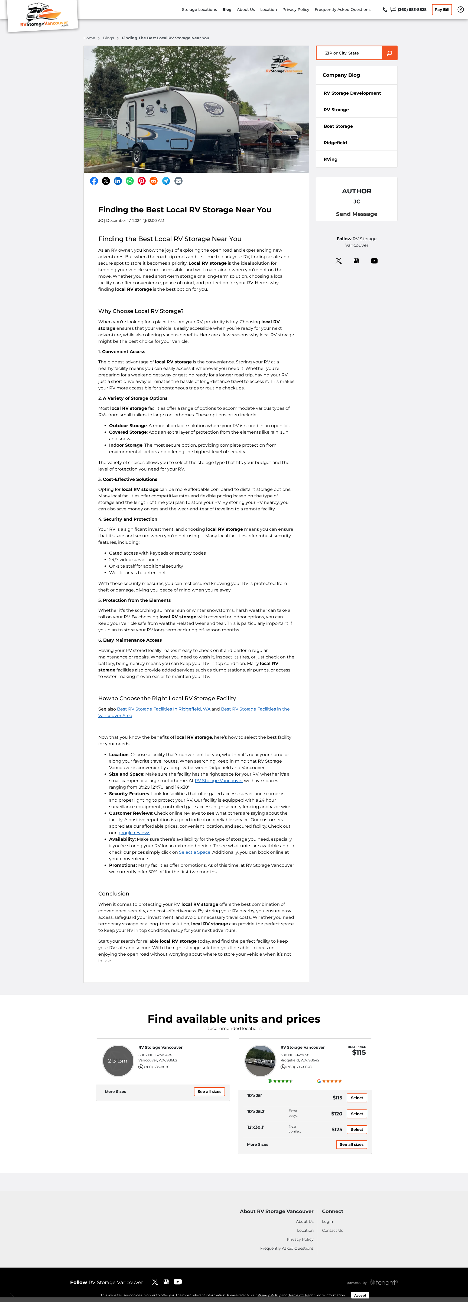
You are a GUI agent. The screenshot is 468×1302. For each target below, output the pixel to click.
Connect (332, 1211)
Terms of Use (299, 1295)
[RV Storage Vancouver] (42, 17)
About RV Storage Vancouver (277, 1211)
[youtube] (374, 260)
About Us (246, 9)
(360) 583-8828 (156, 1067)
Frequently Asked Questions (342, 9)
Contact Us (332, 1230)
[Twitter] (106, 181)
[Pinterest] (142, 181)
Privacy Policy (295, 9)
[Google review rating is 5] (329, 1081)
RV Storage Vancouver (219, 780)
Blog (227, 9)
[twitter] (339, 260)
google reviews (134, 832)
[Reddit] (154, 181)
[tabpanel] (356, 93)
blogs (109, 38)
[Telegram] (166, 181)
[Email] (178, 181)
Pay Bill (442, 9)
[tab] (356, 93)
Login (327, 1221)
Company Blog (341, 75)
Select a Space (194, 852)
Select (357, 1097)
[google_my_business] (356, 260)
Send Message (357, 214)
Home (89, 38)
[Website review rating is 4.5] (280, 1081)
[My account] (460, 9)
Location (268, 9)
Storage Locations (199, 9)
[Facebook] (94, 181)
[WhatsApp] (130, 181)
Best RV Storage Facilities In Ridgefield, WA (163, 709)
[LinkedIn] (118, 181)
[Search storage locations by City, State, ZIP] (390, 53)
